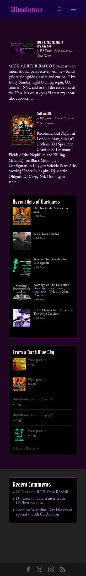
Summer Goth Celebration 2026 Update (50, 261)
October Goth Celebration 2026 (50, 210)
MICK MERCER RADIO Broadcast (50, 44)
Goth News (44, 56)
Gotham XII (44, 113)
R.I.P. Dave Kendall (46, 234)
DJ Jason (46, 50)
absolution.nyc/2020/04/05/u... (34, 415)
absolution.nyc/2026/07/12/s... (33, 399)
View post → (37, 360)
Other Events (45, 123)
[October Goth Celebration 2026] (22, 217)
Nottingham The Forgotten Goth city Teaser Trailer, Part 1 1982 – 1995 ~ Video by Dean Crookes (53, 290)
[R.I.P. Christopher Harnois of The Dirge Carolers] (22, 319)
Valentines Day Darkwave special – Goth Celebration (44, 512)
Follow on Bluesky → (26, 449)
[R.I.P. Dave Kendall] (22, 242)
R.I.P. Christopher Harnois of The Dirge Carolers (52, 312)
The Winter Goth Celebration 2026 (40, 501)
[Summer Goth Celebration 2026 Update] (22, 268)
